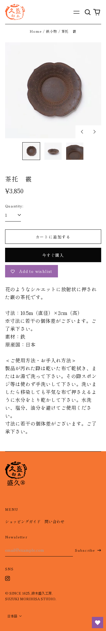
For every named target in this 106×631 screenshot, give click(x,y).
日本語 (12, 616)
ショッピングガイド (23, 521)
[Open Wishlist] (97, 622)
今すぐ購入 (53, 255)
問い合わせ (54, 521)
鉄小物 (51, 31)
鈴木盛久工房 (41, 593)
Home (36, 31)
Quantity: (14, 206)
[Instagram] (7, 578)
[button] (87, 12)
